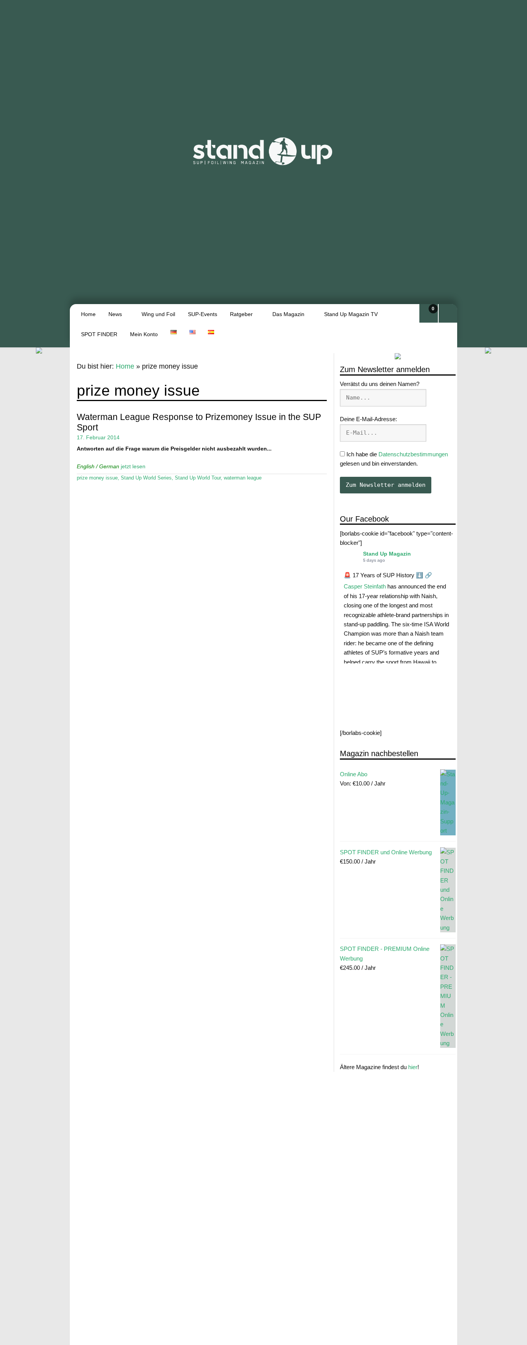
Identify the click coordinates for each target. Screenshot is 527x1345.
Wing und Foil (158, 314)
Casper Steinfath (365, 586)
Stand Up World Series (146, 478)
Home (88, 314)
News (115, 314)
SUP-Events (202, 314)
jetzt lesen (133, 466)
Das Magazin (288, 314)
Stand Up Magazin (387, 554)
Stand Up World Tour (198, 478)
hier (412, 1066)
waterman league (243, 478)
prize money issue (97, 478)
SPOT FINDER (99, 334)
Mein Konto (144, 334)
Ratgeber (241, 314)
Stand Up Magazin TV (351, 314)
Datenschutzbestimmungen (413, 454)
